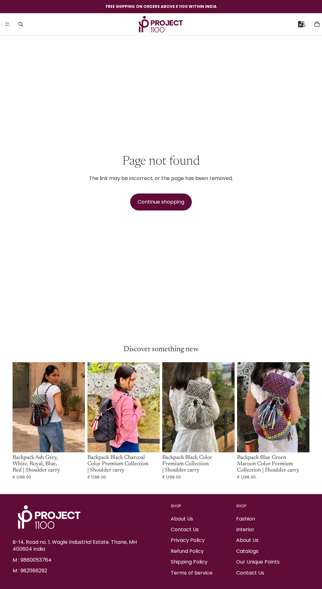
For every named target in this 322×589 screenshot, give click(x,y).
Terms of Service (192, 572)
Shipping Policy (189, 561)
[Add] (75, 443)
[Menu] (7, 24)
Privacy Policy (188, 540)
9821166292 (33, 570)
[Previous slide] (19, 407)
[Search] (21, 24)
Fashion (245, 518)
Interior (245, 529)
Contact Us (185, 529)
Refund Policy (187, 551)
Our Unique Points (258, 561)
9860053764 (36, 560)
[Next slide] (78, 407)
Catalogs (247, 551)
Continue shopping (161, 201)
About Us (182, 518)
